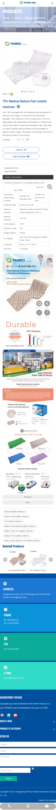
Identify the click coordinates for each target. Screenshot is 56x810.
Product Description (13, 177)
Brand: (7, 171)
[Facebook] (2, 715)
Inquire (19, 149)
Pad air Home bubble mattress (40, 570)
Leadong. (52, 800)
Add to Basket (19, 156)
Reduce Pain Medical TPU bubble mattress (22, 540)
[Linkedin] (9, 715)
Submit (8, 778)
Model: (7, 168)
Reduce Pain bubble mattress (16, 516)
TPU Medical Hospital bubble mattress (20, 570)
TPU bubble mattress (13, 521)
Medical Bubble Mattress (14, 511)
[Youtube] (15, 715)
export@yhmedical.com (14, 678)
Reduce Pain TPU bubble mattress (18, 531)
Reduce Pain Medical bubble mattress (20, 526)
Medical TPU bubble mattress (16, 536)
